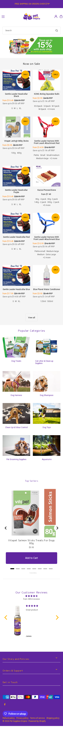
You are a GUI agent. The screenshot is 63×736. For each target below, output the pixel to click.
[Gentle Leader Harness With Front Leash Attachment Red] (46, 130)
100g (13, 156)
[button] (6, 621)
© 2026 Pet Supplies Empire (15, 725)
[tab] (12, 572)
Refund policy (9, 721)
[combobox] (31, 30)
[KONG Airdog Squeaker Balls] (46, 83)
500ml (50, 305)
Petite (36, 159)
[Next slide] (57, 531)
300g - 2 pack (53, 206)
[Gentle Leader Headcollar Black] (16, 83)
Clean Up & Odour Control (16, 431)
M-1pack (55, 109)
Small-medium (53, 159)
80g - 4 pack (41, 202)
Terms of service (37, 721)
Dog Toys (47, 431)
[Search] (57, 30)
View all (31, 321)
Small (42, 159)
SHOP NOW (31, 47)
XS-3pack (38, 109)
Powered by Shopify (37, 725)
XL (20, 112)
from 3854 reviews (31, 602)
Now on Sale (31, 67)
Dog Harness (16, 399)
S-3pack (47, 109)
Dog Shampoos (46, 399)
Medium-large (42, 162)
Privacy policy (22, 721)
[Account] (55, 16)
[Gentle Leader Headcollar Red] (16, 226)
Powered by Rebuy (31, 576)
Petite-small (40, 255)
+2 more (53, 162)
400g (19, 156)
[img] (31, 599)
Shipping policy (52, 721)
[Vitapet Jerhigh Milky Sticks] (16, 130)
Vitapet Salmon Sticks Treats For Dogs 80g (31, 545)
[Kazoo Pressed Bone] (46, 179)
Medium (41, 258)
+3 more (51, 113)
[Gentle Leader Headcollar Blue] (16, 279)
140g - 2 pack (40, 206)
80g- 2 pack (52, 202)
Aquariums (47, 463)
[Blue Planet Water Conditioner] (46, 279)
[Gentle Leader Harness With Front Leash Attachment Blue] (46, 226)
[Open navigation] (10, 16)
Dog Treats (16, 364)
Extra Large (51, 258)
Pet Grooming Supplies (16, 463)
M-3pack (42, 113)
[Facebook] (4, 708)
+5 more (46, 209)
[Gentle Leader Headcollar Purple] (16, 179)
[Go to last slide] (6, 531)
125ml (43, 305)
